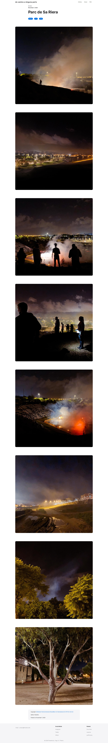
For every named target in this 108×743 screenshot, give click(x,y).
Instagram (57, 729)
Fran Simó (89, 729)
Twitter (57, 732)
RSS (90, 2)
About (85, 2)
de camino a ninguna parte (26, 2)
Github (57, 735)
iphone (30, 18)
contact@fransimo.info (24, 727)
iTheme (61, 740)
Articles (80, 2)
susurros (89, 732)
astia (41, 18)
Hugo (56, 740)
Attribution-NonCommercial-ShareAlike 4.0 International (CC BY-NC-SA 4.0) (54, 711)
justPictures (89, 735)
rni (36, 18)
